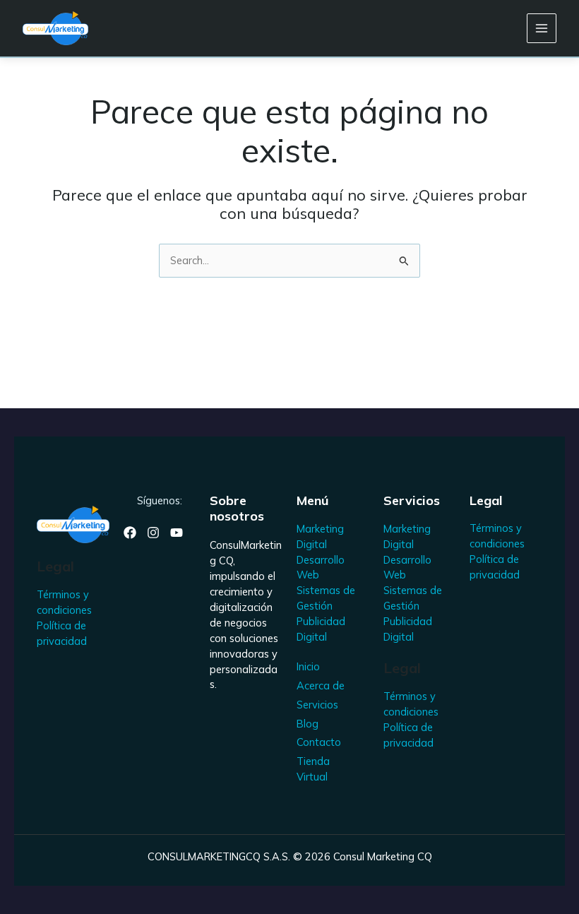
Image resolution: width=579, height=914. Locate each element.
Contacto (319, 742)
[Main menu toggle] (541, 28)
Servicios (317, 704)
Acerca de (321, 685)
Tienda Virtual (313, 768)
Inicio (308, 666)
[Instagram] (153, 532)
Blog (307, 723)
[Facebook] (130, 532)
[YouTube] (176, 532)
